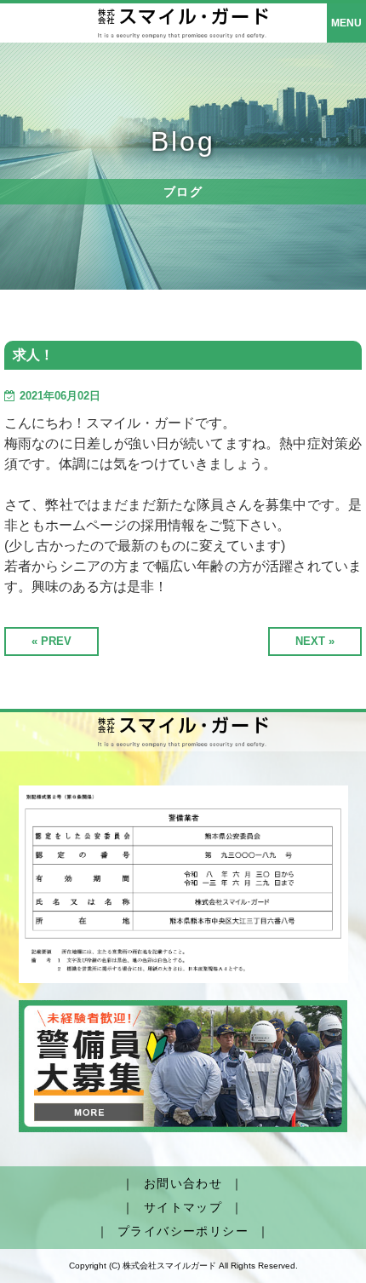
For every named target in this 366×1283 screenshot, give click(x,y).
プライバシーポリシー (183, 1231)
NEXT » (315, 641)
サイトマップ (183, 1207)
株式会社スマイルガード (169, 1265)
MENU (346, 23)
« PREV (51, 641)
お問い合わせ (183, 1183)
